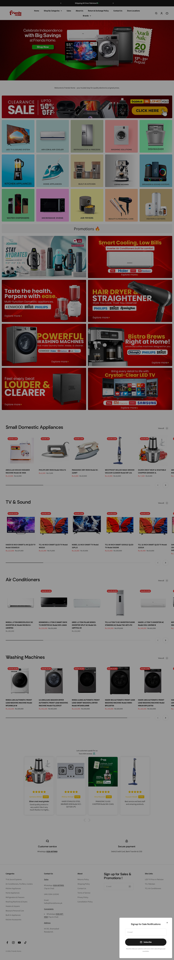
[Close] (167, 923)
